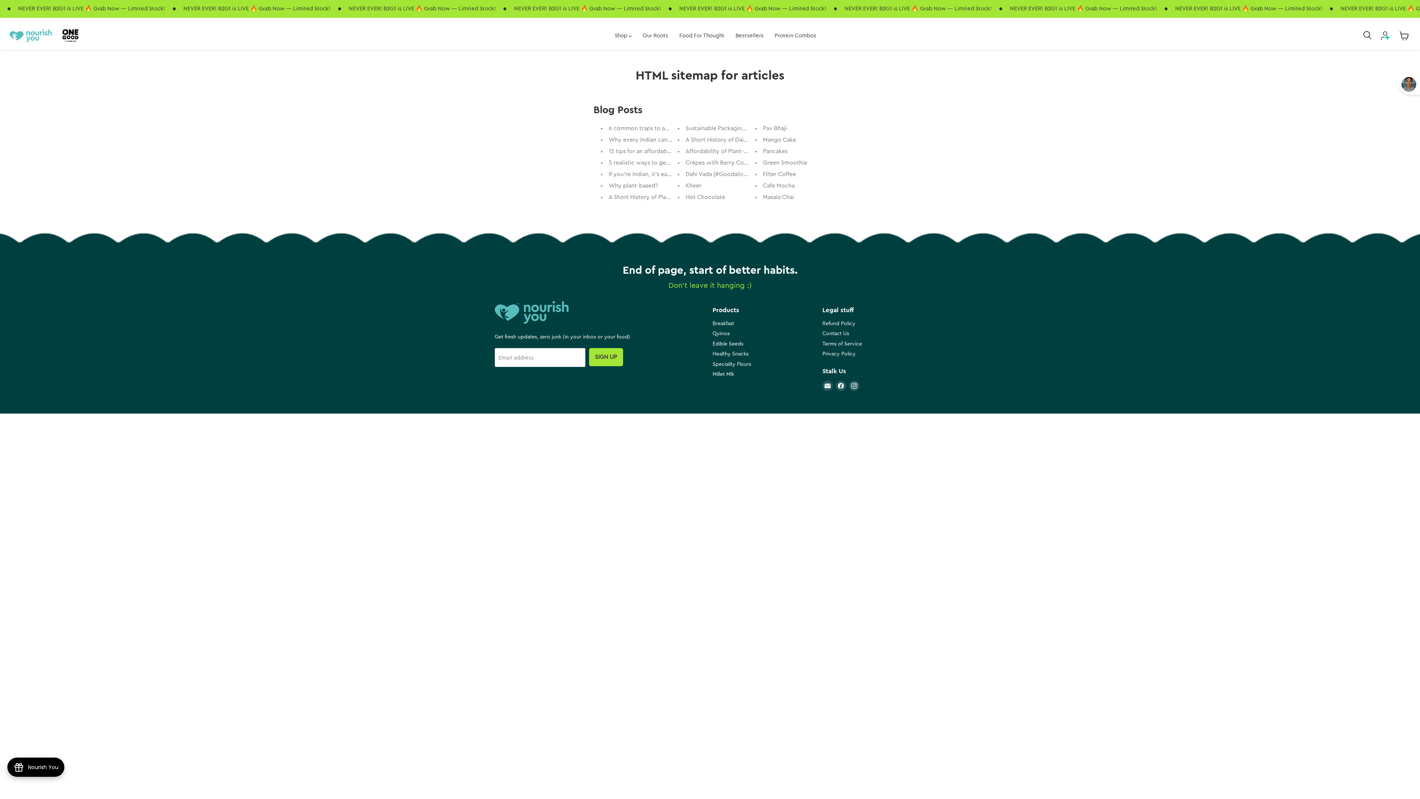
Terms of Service (842, 344)
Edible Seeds (728, 344)
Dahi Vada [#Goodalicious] (721, 174)
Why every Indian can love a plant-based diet (670, 140)
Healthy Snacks (730, 354)
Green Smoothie (785, 163)
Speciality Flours (732, 364)
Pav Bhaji (775, 128)
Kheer (693, 186)
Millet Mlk (723, 374)
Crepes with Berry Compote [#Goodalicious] (746, 163)
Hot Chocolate (705, 197)
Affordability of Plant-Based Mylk (730, 151)
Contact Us (835, 333)
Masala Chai (778, 197)
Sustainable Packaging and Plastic (731, 128)
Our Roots (655, 35)
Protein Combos (795, 35)
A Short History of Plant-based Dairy (657, 197)
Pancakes (775, 151)
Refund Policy (838, 323)
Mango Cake (779, 140)
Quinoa (721, 333)
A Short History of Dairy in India (728, 140)
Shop (622, 35)
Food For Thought (701, 35)
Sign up (606, 357)
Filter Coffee (779, 174)
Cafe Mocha (779, 186)
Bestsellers (750, 35)
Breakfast (723, 323)
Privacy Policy (839, 354)
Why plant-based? (633, 186)
